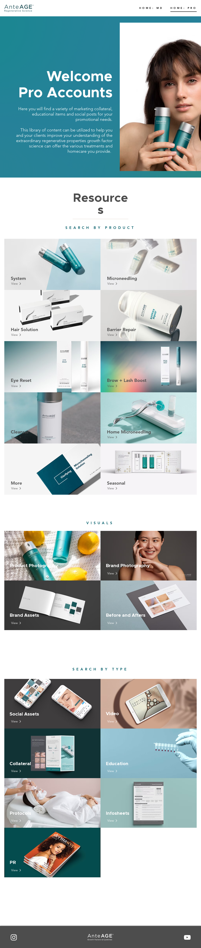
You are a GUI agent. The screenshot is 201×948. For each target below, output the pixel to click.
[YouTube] (187, 937)
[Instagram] (14, 937)
